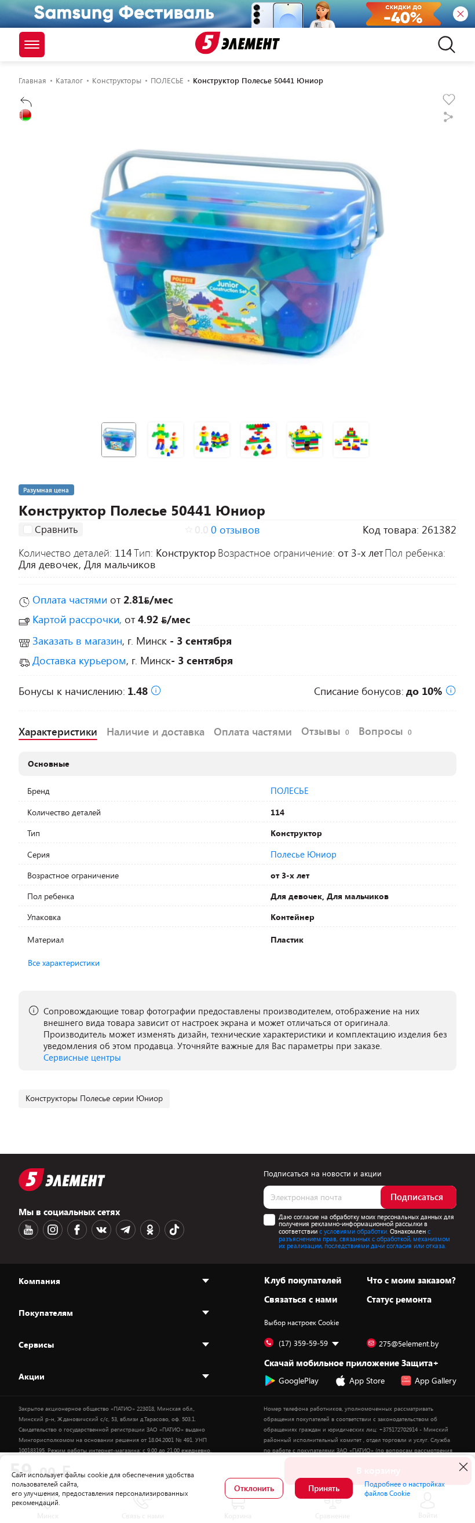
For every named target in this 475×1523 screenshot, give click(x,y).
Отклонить (254, 1487)
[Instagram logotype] (53, 1229)
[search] (443, 44)
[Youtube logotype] (28, 1229)
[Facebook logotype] (77, 1229)
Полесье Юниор (304, 854)
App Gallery (435, 1380)
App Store (367, 1380)
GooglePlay (299, 1380)
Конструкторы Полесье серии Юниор (94, 1097)
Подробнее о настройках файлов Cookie (404, 1488)
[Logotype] (237, 42)
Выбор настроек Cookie (301, 1322)
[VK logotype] (101, 1229)
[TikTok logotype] (174, 1229)
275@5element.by (409, 1343)
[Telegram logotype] (126, 1229)
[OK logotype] (150, 1229)
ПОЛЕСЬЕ (290, 790)
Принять (323, 1487)
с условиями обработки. (353, 1231)
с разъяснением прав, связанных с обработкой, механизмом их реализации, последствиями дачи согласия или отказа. (364, 1238)
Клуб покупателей (302, 1280)
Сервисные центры (82, 1057)
